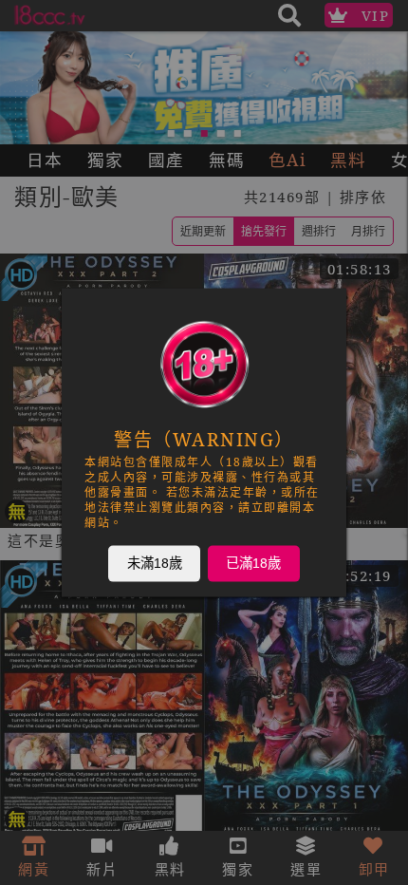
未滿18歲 (154, 563)
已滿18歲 (253, 563)
